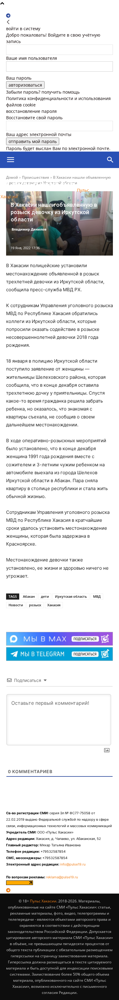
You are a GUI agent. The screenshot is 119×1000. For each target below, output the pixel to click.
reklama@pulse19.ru (62, 877)
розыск (35, 605)
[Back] (8, 22)
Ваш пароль (18, 78)
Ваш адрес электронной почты (38, 134)
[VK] (45, 617)
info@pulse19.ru (72, 864)
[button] (10, 160)
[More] (59, 617)
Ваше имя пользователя (31, 58)
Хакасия (53, 605)
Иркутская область (71, 596)
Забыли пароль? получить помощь (43, 92)
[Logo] (35, 176)
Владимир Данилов (29, 229)
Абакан (29, 596)
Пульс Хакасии (43, 901)
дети (45, 596)
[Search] (110, 160)
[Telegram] (8, 16)
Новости (16, 605)
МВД (97, 596)
